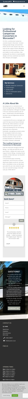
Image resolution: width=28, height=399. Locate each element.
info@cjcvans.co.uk (10, 340)
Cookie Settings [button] (6, 395)
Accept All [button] (15, 395)
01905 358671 (9, 338)
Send (21, 220)
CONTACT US (14, 308)
